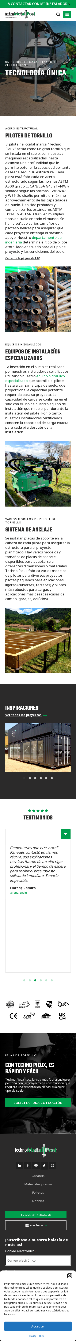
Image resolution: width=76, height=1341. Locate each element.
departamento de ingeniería (33, 240)
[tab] (24, 775)
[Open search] (58, 14)
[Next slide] (66, 748)
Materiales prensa (38, 1184)
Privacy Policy (36, 1336)
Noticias (38, 1201)
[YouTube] (36, 1165)
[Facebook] (27, 1165)
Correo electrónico (21, 1251)
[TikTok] (44, 1166)
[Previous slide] (10, 748)
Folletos (38, 1192)
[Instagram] (52, 1165)
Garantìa (38, 1176)
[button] (70, 1276)
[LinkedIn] (19, 1165)
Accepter (38, 1326)
